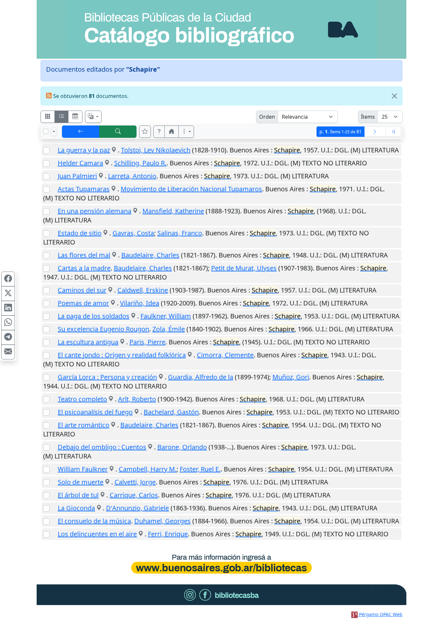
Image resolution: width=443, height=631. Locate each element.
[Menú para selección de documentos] (54, 131)
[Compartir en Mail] (8, 352)
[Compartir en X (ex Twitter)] (8, 293)
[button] (159, 131)
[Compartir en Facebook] (8, 279)
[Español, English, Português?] (93, 117)
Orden (267, 116)
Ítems (368, 116)
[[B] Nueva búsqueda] (118, 131)
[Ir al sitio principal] (221, 29)
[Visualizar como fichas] (48, 117)
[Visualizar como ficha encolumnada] (61, 117)
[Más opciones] (186, 131)
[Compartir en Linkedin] (8, 308)
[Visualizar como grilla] (75, 117)
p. (340, 131)
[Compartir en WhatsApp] (8, 323)
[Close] (394, 96)
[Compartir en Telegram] (8, 337)
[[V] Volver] (81, 131)
